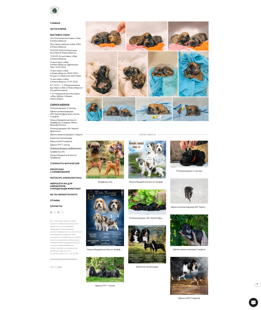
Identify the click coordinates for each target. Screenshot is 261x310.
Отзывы (55, 200)
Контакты (56, 206)
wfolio (59, 267)
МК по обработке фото (63, 194)
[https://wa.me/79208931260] (55, 212)
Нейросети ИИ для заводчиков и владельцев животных (65, 186)
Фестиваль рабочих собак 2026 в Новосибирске (65, 45)
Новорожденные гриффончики (65, 148)
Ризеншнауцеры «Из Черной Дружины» (64, 129)
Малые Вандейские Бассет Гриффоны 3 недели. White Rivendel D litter (63, 122)
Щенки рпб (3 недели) (61, 141)
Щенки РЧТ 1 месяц (60, 144)
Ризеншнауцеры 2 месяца (63, 108)
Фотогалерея (58, 28)
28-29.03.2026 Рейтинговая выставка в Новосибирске (63, 51)
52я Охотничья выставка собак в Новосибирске (65, 39)
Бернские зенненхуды (61, 137)
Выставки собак (60, 34)
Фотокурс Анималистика (66, 177)
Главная (55, 23)
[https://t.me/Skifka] (58, 212)
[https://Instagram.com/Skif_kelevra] (62, 212)
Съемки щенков (59, 104)
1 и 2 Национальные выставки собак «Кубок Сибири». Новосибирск (65, 96)
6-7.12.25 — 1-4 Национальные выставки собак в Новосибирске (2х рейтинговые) (66, 87)
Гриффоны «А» (57, 151)
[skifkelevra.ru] (55, 10)
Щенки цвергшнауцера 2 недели (66, 134)
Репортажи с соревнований (60, 170)
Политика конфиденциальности (63, 259)
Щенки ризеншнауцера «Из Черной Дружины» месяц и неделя (64, 114)
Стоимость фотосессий (64, 163)
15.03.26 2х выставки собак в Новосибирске (63, 57)
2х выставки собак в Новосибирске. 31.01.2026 (64, 80)
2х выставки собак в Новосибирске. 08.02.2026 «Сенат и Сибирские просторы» (65, 73)
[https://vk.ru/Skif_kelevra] (51, 212)
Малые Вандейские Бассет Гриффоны (63, 156)
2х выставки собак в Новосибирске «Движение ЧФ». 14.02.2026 (64, 65)
